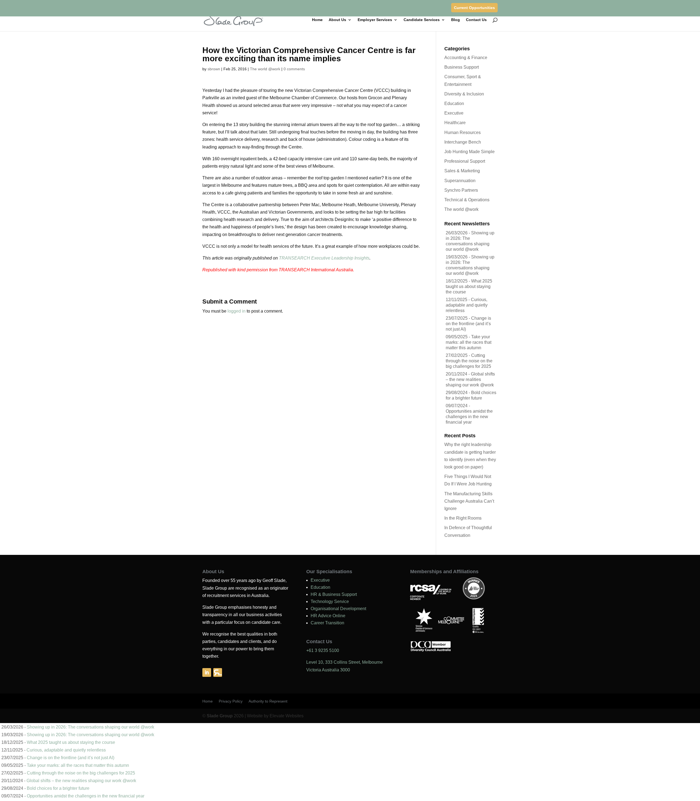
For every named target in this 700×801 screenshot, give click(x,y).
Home (317, 20)
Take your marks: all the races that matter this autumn (468, 342)
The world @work (265, 69)
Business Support (461, 67)
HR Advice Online (328, 615)
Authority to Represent (268, 701)
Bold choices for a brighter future (58, 788)
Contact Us (476, 20)
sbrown (214, 69)
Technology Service (330, 601)
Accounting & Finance (465, 57)
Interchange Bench (462, 142)
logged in (237, 311)
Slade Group (220, 715)
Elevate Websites (287, 715)
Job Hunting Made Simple (469, 151)
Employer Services (375, 20)
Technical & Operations (466, 199)
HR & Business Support (334, 594)
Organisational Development (338, 608)
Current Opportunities (474, 7)
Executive (453, 113)
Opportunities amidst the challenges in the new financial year (469, 416)
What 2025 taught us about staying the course (469, 286)
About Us (337, 20)
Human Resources (462, 132)
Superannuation (460, 180)
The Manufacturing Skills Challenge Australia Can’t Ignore (469, 501)
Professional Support (464, 161)
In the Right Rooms (463, 518)
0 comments (294, 69)
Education (454, 103)
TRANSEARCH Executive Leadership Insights (324, 258)
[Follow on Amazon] (217, 672)
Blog (455, 20)
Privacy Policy (231, 701)
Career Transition (327, 623)
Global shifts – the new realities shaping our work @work (470, 379)
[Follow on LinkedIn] (206, 672)
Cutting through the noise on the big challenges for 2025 (469, 361)
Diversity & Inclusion (464, 94)
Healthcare (455, 122)
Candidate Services (422, 20)
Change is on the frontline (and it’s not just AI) (468, 323)
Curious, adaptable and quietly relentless (467, 305)
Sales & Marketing (462, 170)
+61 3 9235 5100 (322, 650)
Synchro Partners (461, 190)
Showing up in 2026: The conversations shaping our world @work (90, 727)
